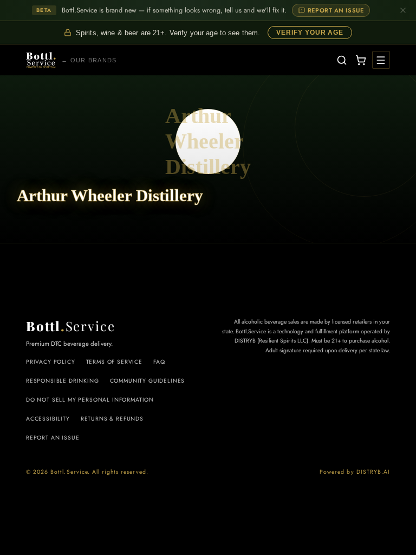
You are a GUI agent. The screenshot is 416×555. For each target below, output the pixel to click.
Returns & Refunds (112, 419)
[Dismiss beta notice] (403, 10)
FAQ (159, 362)
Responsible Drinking (62, 381)
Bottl (70, 325)
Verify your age (309, 32)
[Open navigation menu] (381, 60)
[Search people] (342, 60)
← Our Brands (89, 60)
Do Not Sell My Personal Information (90, 400)
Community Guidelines (147, 381)
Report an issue (335, 10)
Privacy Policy (50, 362)
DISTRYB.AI (373, 472)
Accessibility (48, 419)
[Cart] (360, 60)
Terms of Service (114, 362)
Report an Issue (52, 438)
